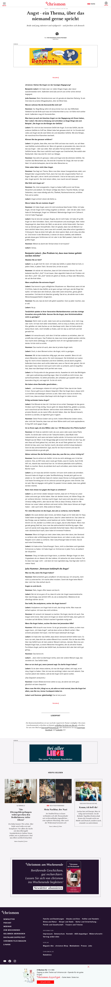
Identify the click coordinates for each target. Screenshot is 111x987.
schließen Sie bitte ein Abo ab (66, 725)
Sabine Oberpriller (18, 841)
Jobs (90, 946)
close (88, 967)
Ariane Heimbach (62, 37)
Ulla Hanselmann (52, 37)
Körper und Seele (66, 922)
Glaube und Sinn (73, 919)
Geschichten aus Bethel (88, 803)
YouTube (4, 961)
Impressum (48, 934)
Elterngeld (21, 805)
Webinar (7, 926)
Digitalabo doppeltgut (14, 937)
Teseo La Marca (53, 826)
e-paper (6, 945)
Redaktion (47, 955)
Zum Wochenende (11, 930)
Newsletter (9, 919)
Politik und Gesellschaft (53, 925)
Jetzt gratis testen (45, 982)
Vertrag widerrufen (51, 937)
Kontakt (69, 934)
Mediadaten (74, 946)
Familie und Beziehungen (53, 919)
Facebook (48, 730)
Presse (84, 946)
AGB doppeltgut (81, 934)
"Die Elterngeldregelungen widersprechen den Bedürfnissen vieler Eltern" (21, 814)
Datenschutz (59, 934)
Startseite (46, 8)
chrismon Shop (61, 946)
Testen (91, 3)
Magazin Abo (48, 946)
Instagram (81, 727)
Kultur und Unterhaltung (86, 922)
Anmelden (106, 4)
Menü (4, 5)
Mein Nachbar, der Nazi (55, 809)
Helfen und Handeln (90, 919)
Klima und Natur (50, 922)
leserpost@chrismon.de (50, 727)
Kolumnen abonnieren (14, 934)
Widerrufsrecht (95, 934)
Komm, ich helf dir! (88, 807)
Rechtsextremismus (57, 805)
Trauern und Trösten (74, 925)
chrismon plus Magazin (14, 941)
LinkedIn (59, 730)
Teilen (54, 77)
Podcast (7, 923)
